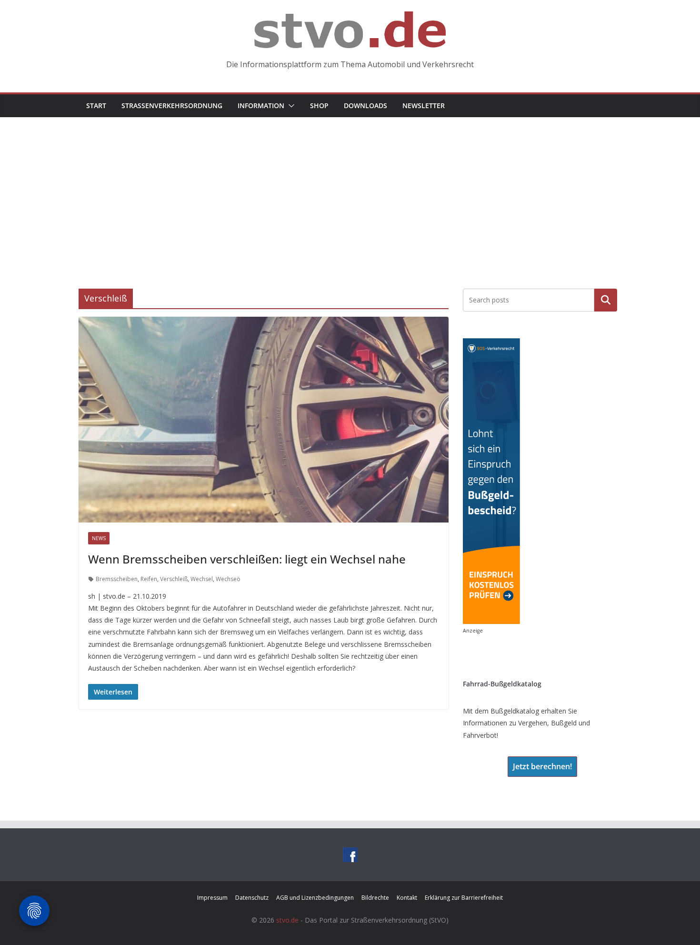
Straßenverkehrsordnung (171, 105)
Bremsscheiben (117, 579)
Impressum (212, 898)
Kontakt (407, 898)
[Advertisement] (350, 188)
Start (96, 105)
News (99, 538)
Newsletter (423, 105)
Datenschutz (252, 898)
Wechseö (228, 579)
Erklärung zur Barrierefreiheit (464, 898)
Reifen (148, 579)
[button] (289, 105)
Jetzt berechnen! (542, 766)
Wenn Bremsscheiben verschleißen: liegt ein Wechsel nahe (247, 559)
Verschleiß (174, 579)
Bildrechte (375, 898)
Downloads (365, 105)
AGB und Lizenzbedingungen (315, 898)
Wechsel (201, 579)
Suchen (606, 300)
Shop (319, 105)
